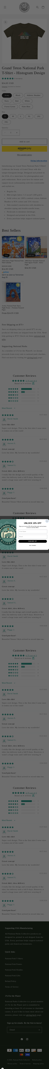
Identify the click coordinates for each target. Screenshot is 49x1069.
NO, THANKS (32, 545)
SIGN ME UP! (32, 541)
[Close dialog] (47, 521)
